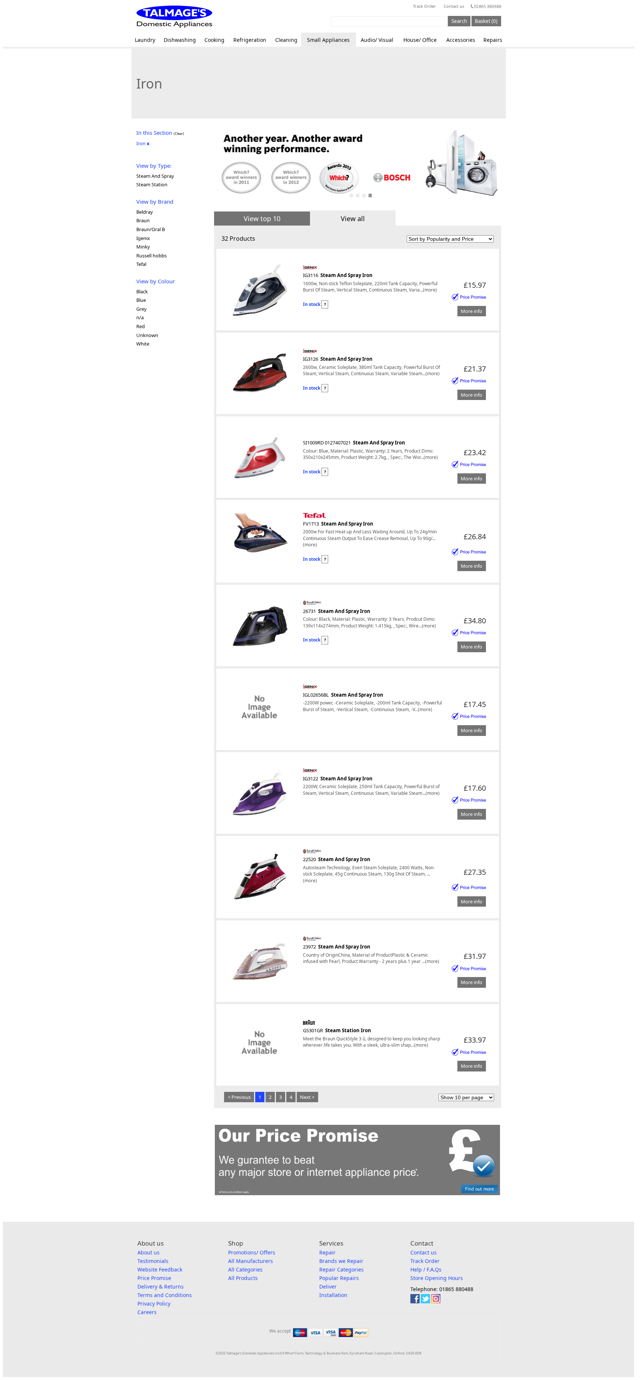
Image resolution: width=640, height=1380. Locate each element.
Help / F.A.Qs (425, 1269)
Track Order (424, 6)
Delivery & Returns (160, 1286)
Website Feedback (159, 1269)
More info (471, 311)
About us (148, 1252)
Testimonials (153, 1260)
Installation (333, 1295)
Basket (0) (486, 21)
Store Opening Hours (436, 1277)
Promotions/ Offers (251, 1252)
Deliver (328, 1286)
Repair (327, 1252)
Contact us (454, 6)
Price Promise (154, 1277)
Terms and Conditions (164, 1295)
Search (459, 21)
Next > (307, 1097)
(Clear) (179, 133)
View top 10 (262, 218)
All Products (243, 1277)
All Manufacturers (250, 1260)
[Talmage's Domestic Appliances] (174, 17)
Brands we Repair (341, 1260)
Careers (147, 1312)
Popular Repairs (339, 1277)
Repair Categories (341, 1269)
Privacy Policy (153, 1303)
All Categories (245, 1269)
